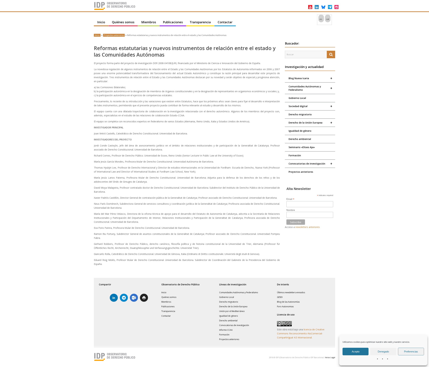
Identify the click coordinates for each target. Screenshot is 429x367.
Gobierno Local (297, 98)
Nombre (290, 210)
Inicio (101, 22)
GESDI (280, 297)
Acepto (355, 351)
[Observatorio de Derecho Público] (115, 10)
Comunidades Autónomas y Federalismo (310, 88)
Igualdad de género (300, 130)
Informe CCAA (226, 330)
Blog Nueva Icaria (310, 78)
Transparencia (200, 22)
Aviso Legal (330, 357)
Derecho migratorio (300, 114)
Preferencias (411, 351)
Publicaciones (173, 22)
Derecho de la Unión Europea (310, 122)
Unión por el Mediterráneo (232, 311)
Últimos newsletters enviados (291, 292)
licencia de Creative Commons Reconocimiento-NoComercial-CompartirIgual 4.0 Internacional (300, 333)
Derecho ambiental (300, 139)
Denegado (383, 351)
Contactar (225, 22)
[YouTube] (310, 7)
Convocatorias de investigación (310, 163)
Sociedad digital (310, 106)
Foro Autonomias (285, 306)
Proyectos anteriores (114, 35)
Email (290, 199)
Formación (295, 155)
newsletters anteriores (307, 227)
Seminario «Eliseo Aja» (302, 147)
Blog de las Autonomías (288, 301)
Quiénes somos (123, 22)
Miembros (148, 22)
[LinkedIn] (317, 7)
